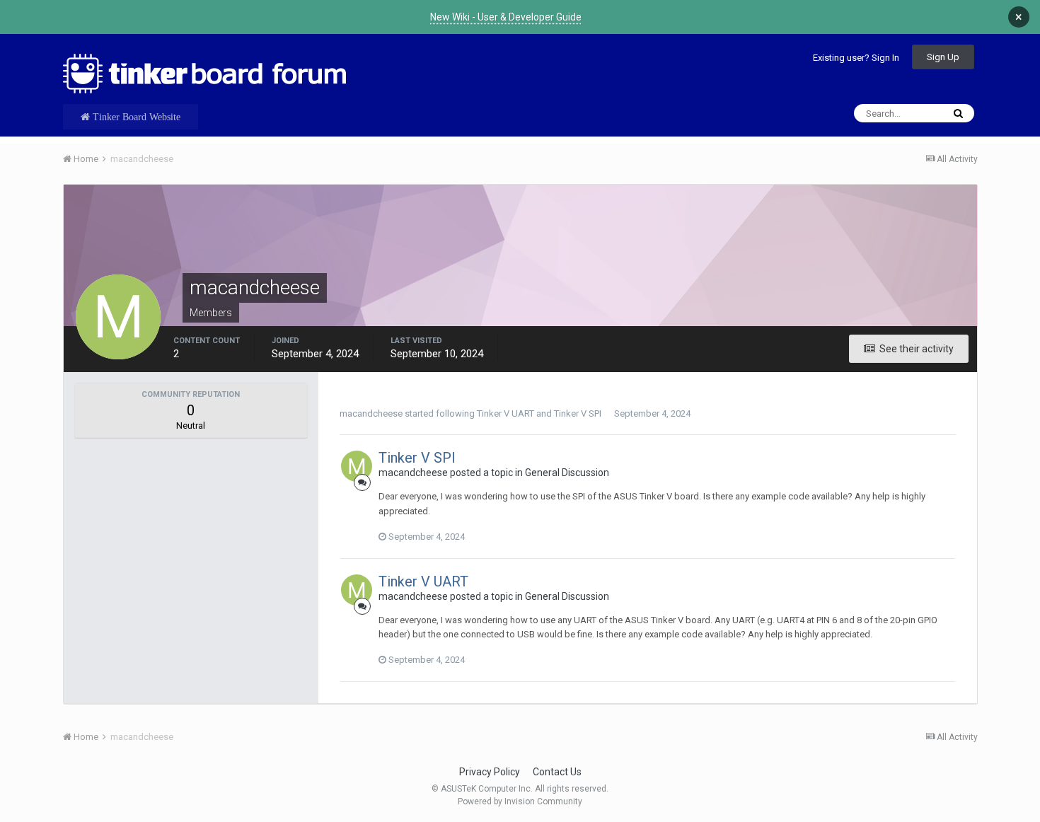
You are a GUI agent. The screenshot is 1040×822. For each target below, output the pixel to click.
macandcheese (371, 413)
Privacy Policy (489, 771)
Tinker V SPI (577, 413)
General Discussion (567, 472)
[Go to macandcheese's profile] (356, 466)
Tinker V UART (505, 413)
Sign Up (943, 57)
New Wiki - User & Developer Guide (506, 17)
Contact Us (557, 771)
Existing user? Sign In (856, 57)
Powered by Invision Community (520, 801)
